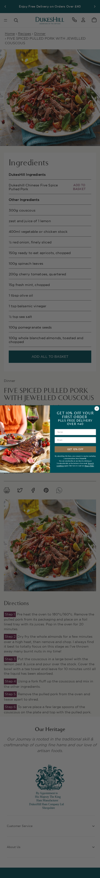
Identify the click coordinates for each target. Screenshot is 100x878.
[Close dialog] (97, 408)
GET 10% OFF (75, 449)
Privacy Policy (89, 466)
